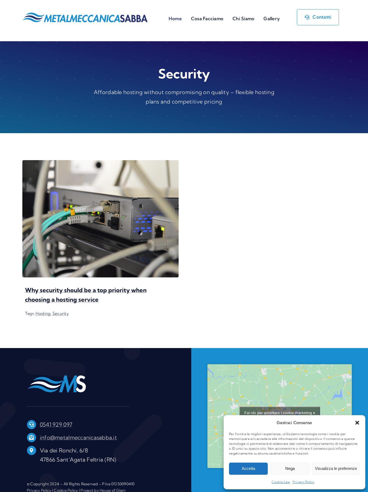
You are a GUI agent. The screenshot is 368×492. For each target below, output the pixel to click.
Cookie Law (281, 482)
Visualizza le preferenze (336, 468)
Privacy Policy (304, 482)
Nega (290, 468)
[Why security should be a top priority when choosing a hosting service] (100, 164)
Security (61, 313)
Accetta (248, 468)
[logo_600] (85, 14)
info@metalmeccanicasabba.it (78, 437)
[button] (357, 422)
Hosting (43, 313)
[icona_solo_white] (56, 377)
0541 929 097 (56, 424)
